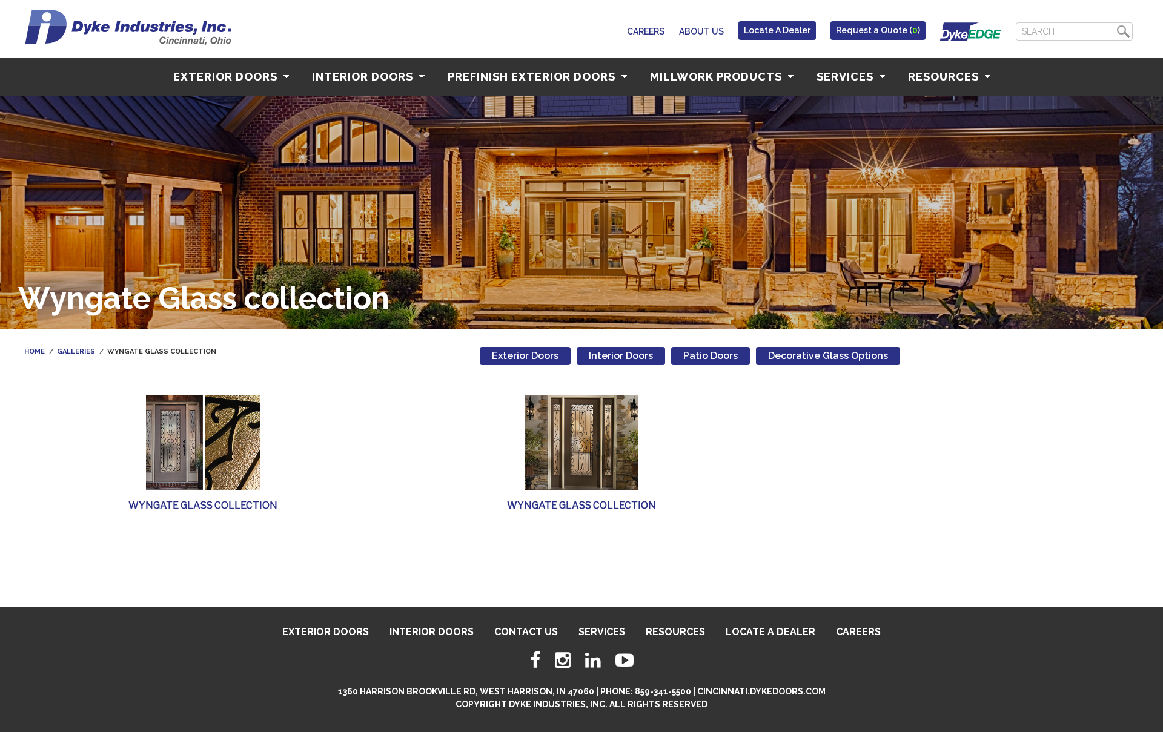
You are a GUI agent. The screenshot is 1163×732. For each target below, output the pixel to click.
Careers (645, 31)
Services (846, 76)
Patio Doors (710, 355)
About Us (701, 31)
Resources (945, 76)
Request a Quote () (878, 30)
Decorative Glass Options (828, 355)
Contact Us (526, 632)
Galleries (76, 351)
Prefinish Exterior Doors (533, 76)
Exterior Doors (226, 76)
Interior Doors (364, 76)
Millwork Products (717, 76)
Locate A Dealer (777, 30)
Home (34, 351)
